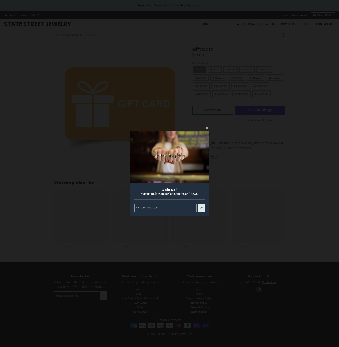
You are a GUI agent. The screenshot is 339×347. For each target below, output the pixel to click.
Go (201, 207)
